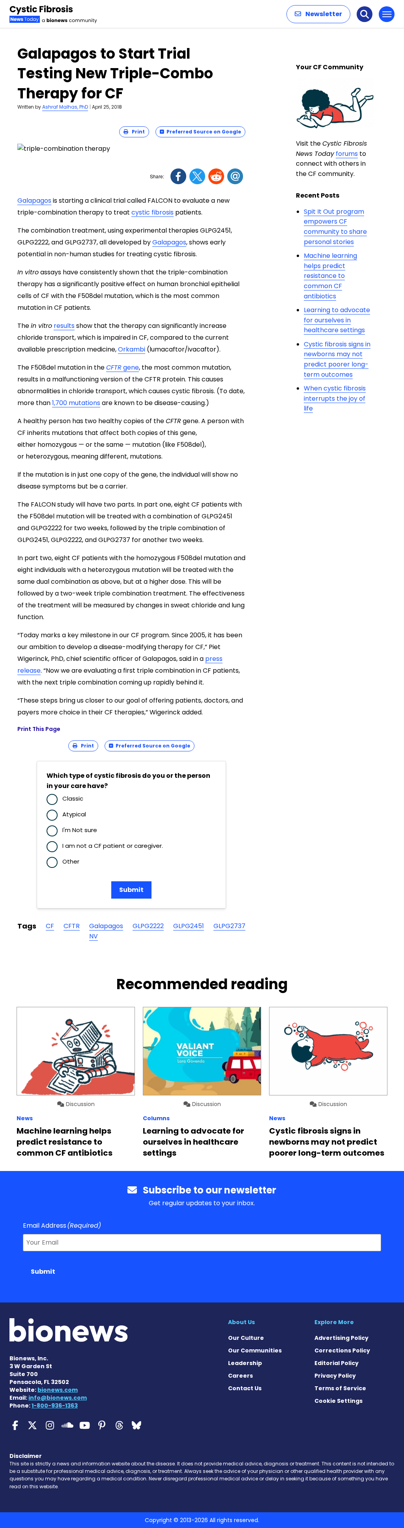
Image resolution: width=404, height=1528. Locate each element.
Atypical (74, 814)
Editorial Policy (336, 1363)
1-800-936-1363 (55, 1406)
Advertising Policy (341, 1338)
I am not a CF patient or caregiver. (112, 846)
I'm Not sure (79, 830)
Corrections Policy (342, 1350)
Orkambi (131, 349)
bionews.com (57, 1390)
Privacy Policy (335, 1376)
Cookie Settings (338, 1401)
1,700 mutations (76, 402)
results (64, 325)
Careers (240, 1376)
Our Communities (255, 1350)
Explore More (334, 1322)
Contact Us (245, 1388)
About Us (241, 1322)
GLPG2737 (229, 925)
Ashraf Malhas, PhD (65, 107)
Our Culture (246, 1338)
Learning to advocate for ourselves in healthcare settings (337, 320)
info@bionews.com (57, 1398)
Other (70, 861)
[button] (318, 14)
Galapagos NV (106, 931)
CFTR (72, 925)
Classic (72, 798)
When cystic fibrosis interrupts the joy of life (335, 398)
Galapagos (34, 200)
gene (122, 367)
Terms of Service (340, 1388)
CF (50, 925)
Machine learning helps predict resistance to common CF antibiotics (330, 275)
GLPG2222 (148, 925)
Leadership (245, 1363)
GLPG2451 (188, 925)
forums (347, 153)
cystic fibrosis (152, 212)
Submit (131, 889)
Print (136, 131)
